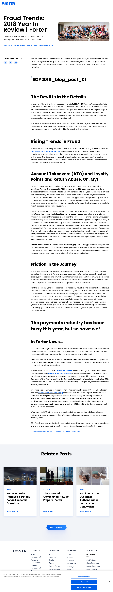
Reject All (84, 582)
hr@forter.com (91, 569)
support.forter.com (93, 566)
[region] (56, 581)
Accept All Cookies (84, 587)
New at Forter (54, 566)
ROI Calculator (54, 569)
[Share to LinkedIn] (16, 62)
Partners (70, 561)
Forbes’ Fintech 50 (64, 370)
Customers (71, 564)
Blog (51, 554)
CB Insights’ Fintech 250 (59, 373)
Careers (70, 558)
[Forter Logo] (19, 551)
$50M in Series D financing (50, 393)
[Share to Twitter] (10, 62)
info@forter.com (92, 560)
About (69, 554)
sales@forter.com (92, 563)
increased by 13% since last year (46, 151)
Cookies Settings (84, 576)
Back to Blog (56, 527)
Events (51, 563)
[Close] (109, 581)
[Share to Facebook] (5, 62)
